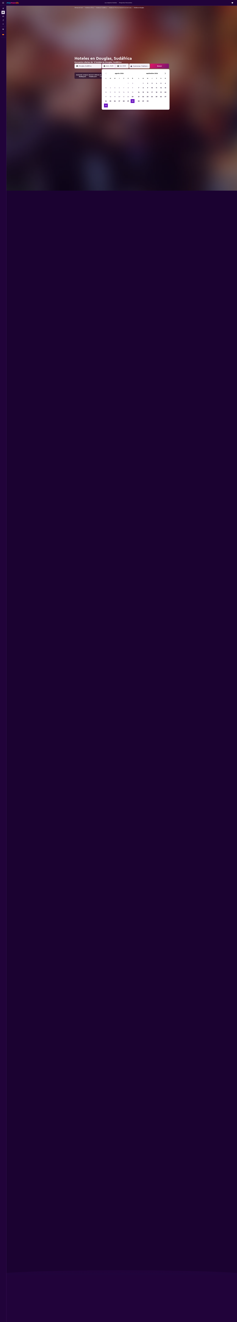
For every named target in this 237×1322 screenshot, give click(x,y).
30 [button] (132, 101)
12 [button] (115, 92)
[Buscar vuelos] (3, 8)
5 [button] (114, 87)
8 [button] (128, 87)
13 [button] (119, 92)
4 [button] (110, 87)
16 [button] (132, 92)
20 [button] (119, 96)
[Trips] (3, 29)
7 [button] (123, 87)
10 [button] (106, 92)
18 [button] (110, 96)
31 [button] (106, 105)
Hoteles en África (89, 7)
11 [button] (110, 92)
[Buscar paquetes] (3, 20)
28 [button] (124, 101)
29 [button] (128, 101)
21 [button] (123, 96)
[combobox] (89, 66)
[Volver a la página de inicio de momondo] (13, 3)
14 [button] (123, 92)
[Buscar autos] (3, 16)
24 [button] (106, 101)
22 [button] (128, 96)
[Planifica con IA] (3, 24)
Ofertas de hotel (79, 7)
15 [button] (128, 92)
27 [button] (119, 101)
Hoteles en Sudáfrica (101, 7)
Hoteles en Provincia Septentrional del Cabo (120, 7)
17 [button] (106, 96)
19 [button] (115, 96)
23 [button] (132, 96)
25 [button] (110, 101)
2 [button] (132, 83)
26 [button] (115, 101)
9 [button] (132, 87)
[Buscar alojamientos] (3, 12)
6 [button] (119, 87)
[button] (3, 3)
